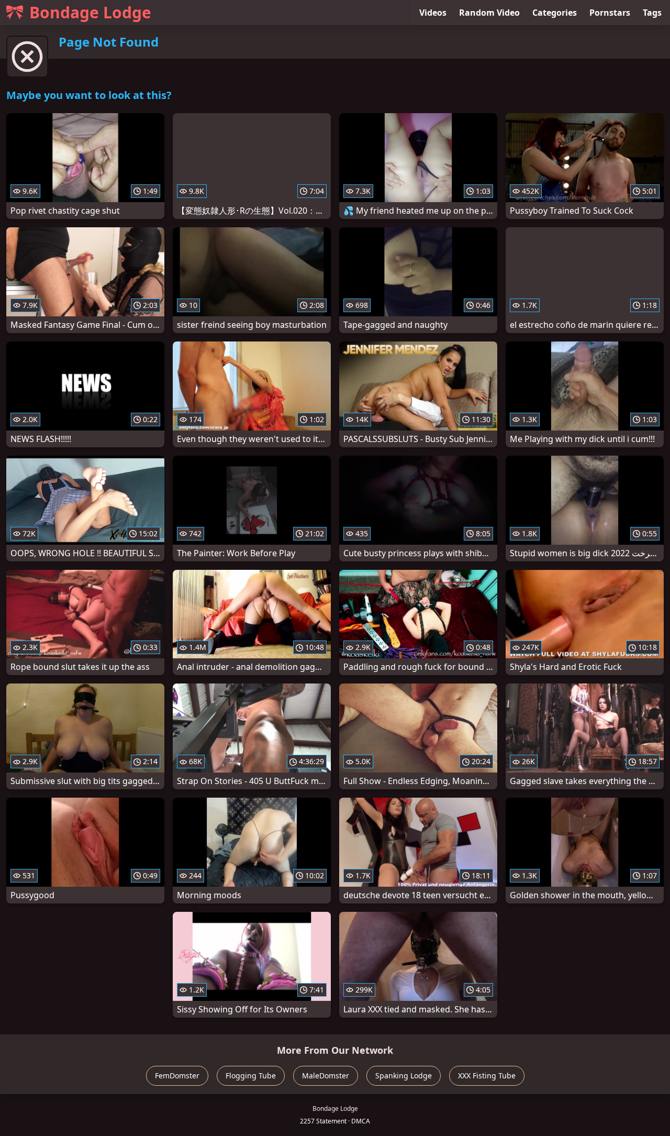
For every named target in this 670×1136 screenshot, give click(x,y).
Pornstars (609, 12)
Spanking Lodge (403, 1075)
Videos (432, 12)
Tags (652, 12)
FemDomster (177, 1075)
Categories (554, 12)
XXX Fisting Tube (487, 1075)
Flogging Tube (251, 1075)
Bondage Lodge (90, 12)
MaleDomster (325, 1075)
